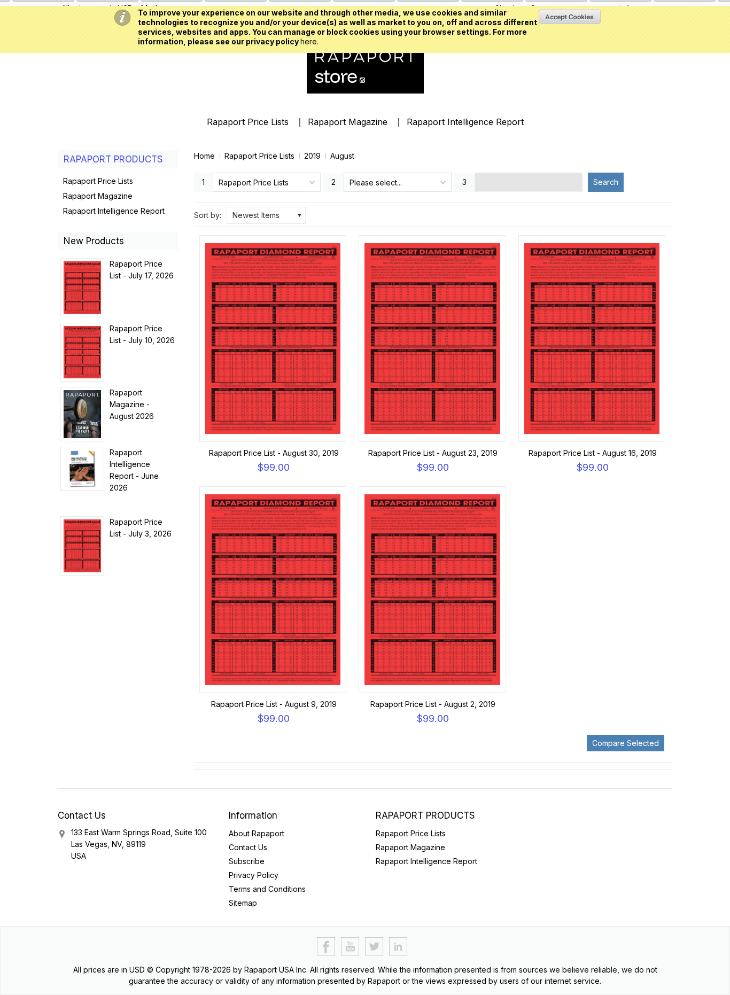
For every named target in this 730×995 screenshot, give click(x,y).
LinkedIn (398, 946)
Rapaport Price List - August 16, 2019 (593, 452)
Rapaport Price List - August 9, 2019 (274, 704)
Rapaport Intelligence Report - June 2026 (134, 470)
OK (570, 16)
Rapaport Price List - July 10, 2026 (142, 334)
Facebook (326, 946)
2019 (312, 155)
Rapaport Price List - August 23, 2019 (433, 452)
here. (309, 41)
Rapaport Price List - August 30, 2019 (274, 452)
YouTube (350, 946)
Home (204, 155)
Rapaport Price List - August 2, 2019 (432, 704)
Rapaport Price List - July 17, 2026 (142, 269)
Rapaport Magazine (347, 121)
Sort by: (207, 215)
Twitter (374, 946)
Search (605, 181)
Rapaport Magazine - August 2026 (132, 404)
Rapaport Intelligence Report (465, 121)
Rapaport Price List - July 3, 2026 (141, 527)
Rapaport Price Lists (248, 121)
